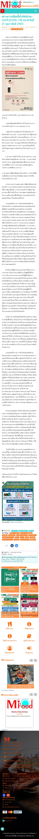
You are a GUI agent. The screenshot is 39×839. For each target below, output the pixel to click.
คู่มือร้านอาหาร (23, 786)
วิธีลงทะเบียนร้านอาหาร (25, 783)
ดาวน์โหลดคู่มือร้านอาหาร (26, 788)
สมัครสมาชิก (19, 2)
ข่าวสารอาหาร (9, 660)
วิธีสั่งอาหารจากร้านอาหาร (26, 778)
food (10, 739)
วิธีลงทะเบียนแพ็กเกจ (24, 781)
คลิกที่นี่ (29, 557)
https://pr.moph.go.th (17, 522)
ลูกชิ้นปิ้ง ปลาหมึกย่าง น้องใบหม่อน (20, 720)
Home (4, 2)
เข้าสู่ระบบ (11, 2)
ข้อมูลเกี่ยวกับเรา (29, 2)
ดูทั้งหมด (4, 729)
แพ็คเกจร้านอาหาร (9, 785)
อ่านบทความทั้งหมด (8, 690)
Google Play (8, 820)
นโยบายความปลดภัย (9, 778)
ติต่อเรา (6, 788)
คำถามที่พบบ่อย (23, 776)
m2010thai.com (30, 836)
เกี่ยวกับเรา (7, 776)
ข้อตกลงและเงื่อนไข (9, 781)
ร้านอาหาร (7, 790)
